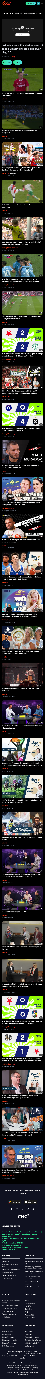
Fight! (4, 471)
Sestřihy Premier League (10, 248)
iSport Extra (5, 582)
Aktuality (4, 99)
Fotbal (4, 731)
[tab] (7, 13)
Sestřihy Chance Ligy (8, 359)
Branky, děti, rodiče (8, 508)
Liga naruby (6, 173)
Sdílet (8, 62)
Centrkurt (5, 657)
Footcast (4, 880)
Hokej (13, 57)
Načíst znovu (22, 34)
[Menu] (42, 3)
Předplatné (30, 3)
